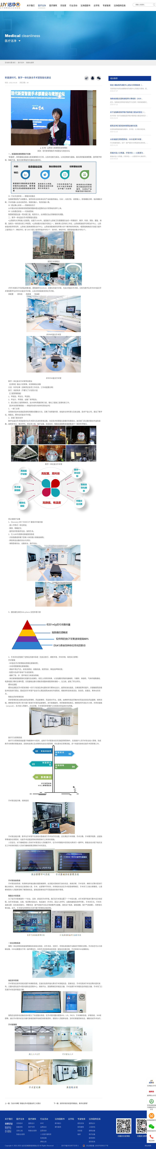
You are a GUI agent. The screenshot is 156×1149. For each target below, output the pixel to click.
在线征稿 (43, 1138)
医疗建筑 (53, 6)
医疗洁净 (42, 6)
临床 (79, 1134)
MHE (42, 1123)
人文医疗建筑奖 (45, 1134)
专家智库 (107, 6)
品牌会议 (43, 1127)
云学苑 (96, 6)
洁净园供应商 (120, 6)
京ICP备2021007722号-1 (70, 1146)
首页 (14, 63)
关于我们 (31, 6)
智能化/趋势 (30, 63)
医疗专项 (31, 1127)
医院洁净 (81, 1123)
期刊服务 (58, 1127)
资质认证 (9, 1124)
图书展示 (58, 1123)
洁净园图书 (85, 6)
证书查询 (8, 1132)
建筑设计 (31, 1123)
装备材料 (19, 1127)
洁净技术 (19, 1123)
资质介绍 (8, 1128)
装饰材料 (92, 1138)
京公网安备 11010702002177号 (97, 1146)
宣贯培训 (43, 1131)
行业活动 (73, 6)
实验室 (63, 6)
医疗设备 (92, 1134)
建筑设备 (92, 1131)
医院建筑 (81, 1127)
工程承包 (92, 1127)
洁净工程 (19, 1131)
